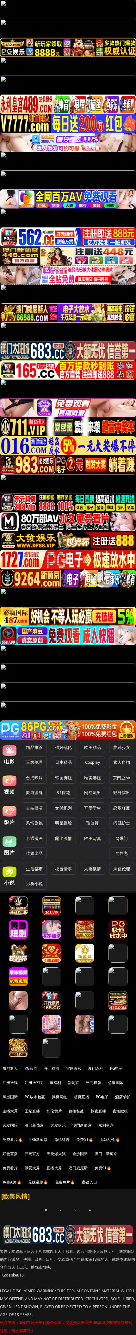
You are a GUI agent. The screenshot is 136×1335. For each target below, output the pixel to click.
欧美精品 (92, 747)
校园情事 (63, 869)
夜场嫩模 (120, 1111)
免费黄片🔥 (65, 1182)
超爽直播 (81, 1096)
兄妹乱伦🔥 (38, 1182)
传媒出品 (34, 853)
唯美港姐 (92, 778)
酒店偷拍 (123, 1096)
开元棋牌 (51, 1068)
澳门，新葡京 (106, 1153)
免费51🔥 (84, 1139)
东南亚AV (121, 778)
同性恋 (121, 853)
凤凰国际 (10, 1096)
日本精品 (63, 762)
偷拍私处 (76, 1111)
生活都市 (34, 869)
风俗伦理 (121, 869)
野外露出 (121, 792)
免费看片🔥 (13, 1139)
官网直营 (74, 1068)
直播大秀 (54, 1168)
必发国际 (10, 1125)
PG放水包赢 (35, 1096)
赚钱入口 (89, 1182)
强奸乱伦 (63, 747)
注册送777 (34, 1082)
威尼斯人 (10, 1068)
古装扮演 (34, 808)
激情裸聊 (62, 1139)
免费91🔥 (103, 1168)
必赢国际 (115, 1082)
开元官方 (32, 1153)
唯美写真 (92, 838)
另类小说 (34, 883)
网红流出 (92, 792)
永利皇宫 (106, 1125)
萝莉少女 (121, 747)
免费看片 (10, 1168)
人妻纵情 (92, 869)
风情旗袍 (34, 823)
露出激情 (63, 838)
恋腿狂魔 (121, 808)
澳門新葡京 (82, 1125)
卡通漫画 (34, 838)
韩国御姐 (63, 778)
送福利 (55, 1082)
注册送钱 (10, 1082)
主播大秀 (10, 1111)
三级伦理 (34, 762)
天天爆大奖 (56, 1153)
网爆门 (121, 838)
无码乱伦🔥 (110, 1139)
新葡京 (73, 1082)
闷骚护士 (121, 823)
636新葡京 (38, 1139)
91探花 (63, 792)
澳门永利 (95, 1068)
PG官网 (31, 1068)
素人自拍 (121, 762)
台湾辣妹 (34, 778)
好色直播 (10, 1153)
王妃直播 (32, 1111)
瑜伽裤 (92, 823)
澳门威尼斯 (78, 1168)
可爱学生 (92, 808)
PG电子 (116, 1068)
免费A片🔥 (12, 1182)
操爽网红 (59, 1096)
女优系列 (63, 808)
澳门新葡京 (34, 1125)
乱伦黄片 (54, 1111)
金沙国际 (80, 1153)
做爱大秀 (32, 1168)
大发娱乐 (58, 1125)
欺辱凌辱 (34, 792)
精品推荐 (34, 747)
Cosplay (92, 762)
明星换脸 (63, 823)
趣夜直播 (98, 1111)
